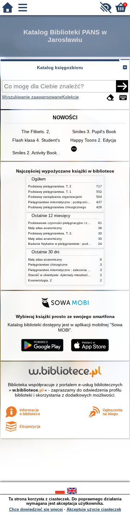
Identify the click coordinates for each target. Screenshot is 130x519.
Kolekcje (70, 96)
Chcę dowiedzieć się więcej (36, 509)
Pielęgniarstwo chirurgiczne (48, 264)
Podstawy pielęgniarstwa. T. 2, (50, 233)
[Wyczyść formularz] (110, 98)
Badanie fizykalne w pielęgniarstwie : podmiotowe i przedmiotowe (75, 243)
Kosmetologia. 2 (40, 280)
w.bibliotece (28, 389)
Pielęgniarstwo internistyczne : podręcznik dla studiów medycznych (76, 202)
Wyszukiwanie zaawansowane (32, 96)
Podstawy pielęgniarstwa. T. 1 (49, 191)
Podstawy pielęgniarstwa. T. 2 (49, 186)
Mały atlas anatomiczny (45, 228)
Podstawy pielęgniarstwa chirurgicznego (57, 207)
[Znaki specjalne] (123, 98)
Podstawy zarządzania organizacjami (55, 196)
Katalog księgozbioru (60, 67)
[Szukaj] (122, 86)
